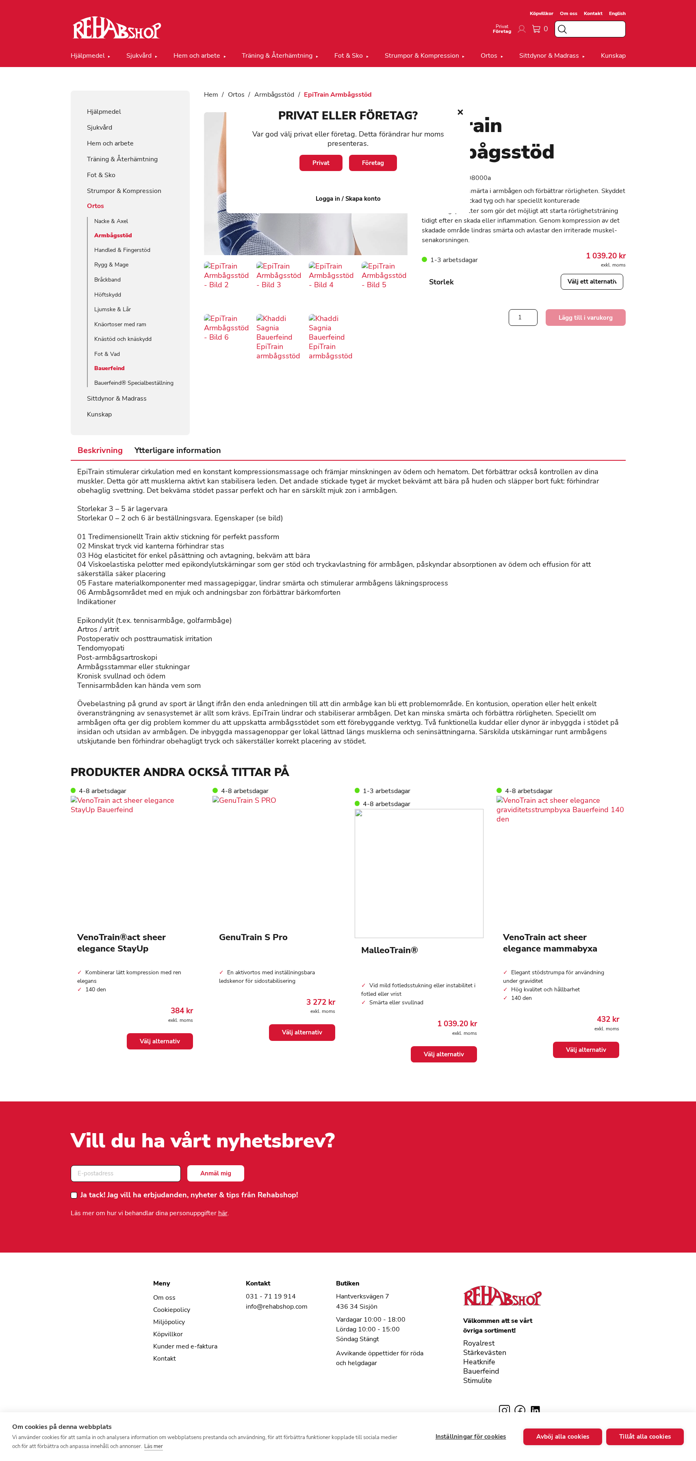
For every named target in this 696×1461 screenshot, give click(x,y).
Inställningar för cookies (471, 1437)
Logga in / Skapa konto (348, 199)
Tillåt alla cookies (645, 1437)
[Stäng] (460, 112)
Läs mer (153, 1446)
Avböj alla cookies (563, 1437)
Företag (373, 163)
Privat (321, 163)
